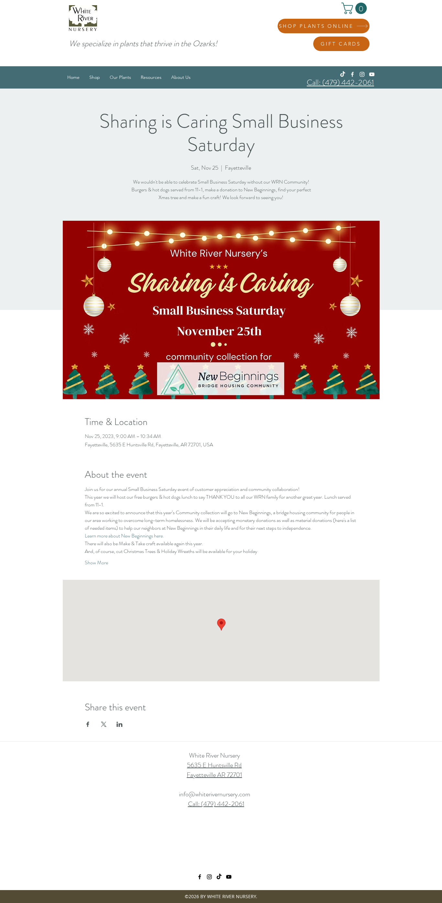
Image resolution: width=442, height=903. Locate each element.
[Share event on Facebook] (88, 724)
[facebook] (352, 74)
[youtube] (372, 74)
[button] (355, 8)
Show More (96, 562)
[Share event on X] (104, 724)
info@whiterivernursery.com (214, 794)
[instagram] (362, 74)
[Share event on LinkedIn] (119, 724)
